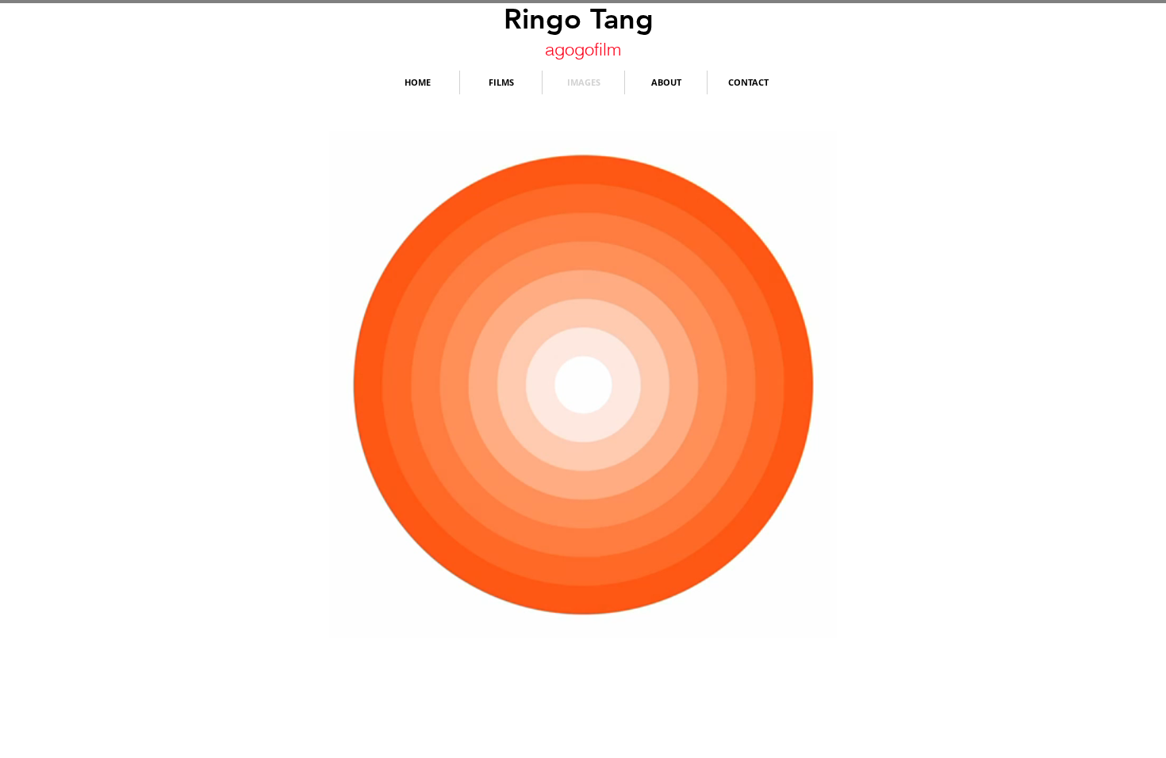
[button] (816, 620)
